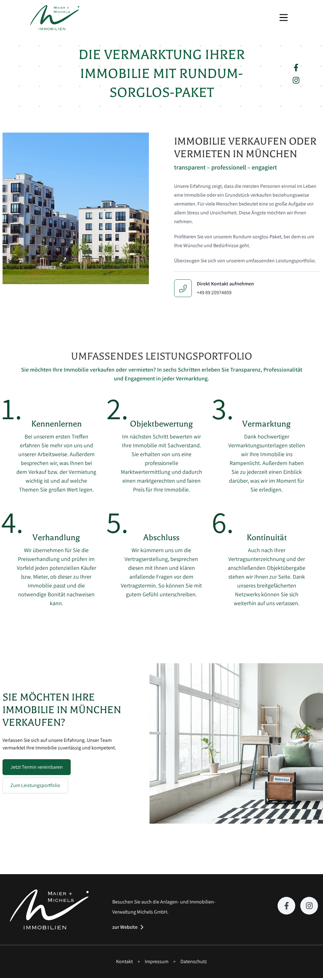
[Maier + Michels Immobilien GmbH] (54, 17)
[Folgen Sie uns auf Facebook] (296, 68)
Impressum (156, 961)
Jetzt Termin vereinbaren (36, 767)
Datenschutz (193, 961)
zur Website (125, 927)
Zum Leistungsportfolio (35, 785)
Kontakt (124, 961)
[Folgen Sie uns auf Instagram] (296, 80)
